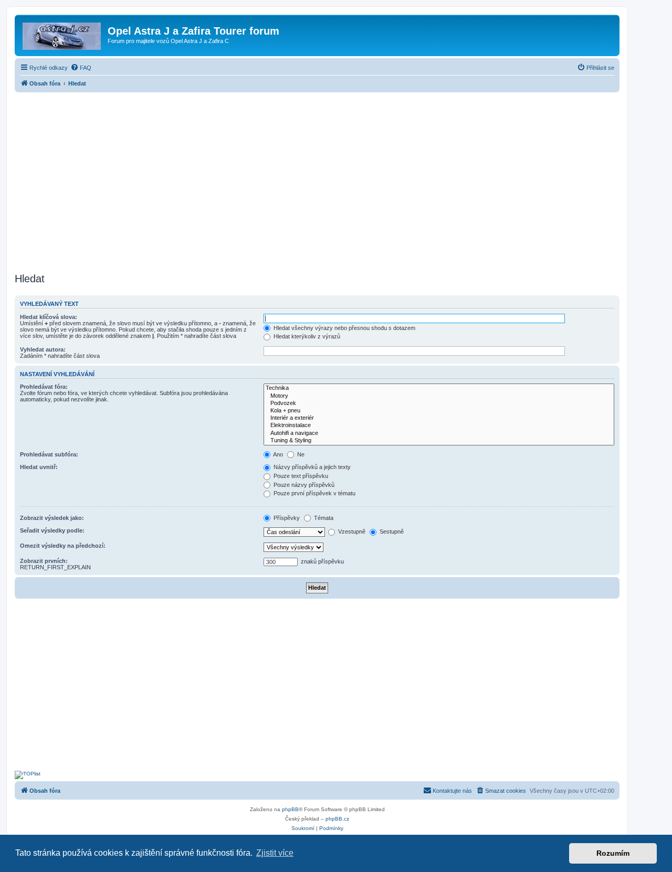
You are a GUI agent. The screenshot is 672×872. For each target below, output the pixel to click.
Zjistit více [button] (274, 852)
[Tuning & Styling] (439, 440)
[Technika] (439, 388)
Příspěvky (286, 518)
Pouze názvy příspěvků (303, 485)
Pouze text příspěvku (300, 476)
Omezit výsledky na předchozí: (63, 546)
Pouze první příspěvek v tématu (313, 493)
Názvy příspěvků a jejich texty (311, 467)
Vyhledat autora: (43, 349)
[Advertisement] (317, 179)
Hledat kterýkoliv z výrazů (306, 336)
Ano (277, 454)
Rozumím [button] (612, 853)
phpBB (290, 809)
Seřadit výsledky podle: (52, 530)
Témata (322, 518)
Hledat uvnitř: (39, 467)
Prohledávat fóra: (44, 387)
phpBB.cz (337, 819)
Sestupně (391, 531)
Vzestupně (351, 531)
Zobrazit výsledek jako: (52, 518)
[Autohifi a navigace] (439, 433)
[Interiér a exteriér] (439, 418)
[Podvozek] (439, 403)
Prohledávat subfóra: (49, 454)
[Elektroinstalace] (439, 425)
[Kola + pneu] (439, 410)
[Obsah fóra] (62, 34)
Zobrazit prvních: (44, 561)
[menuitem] (80, 67)
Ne (300, 454)
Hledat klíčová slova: (48, 317)
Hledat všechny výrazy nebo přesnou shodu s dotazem (343, 328)
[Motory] (439, 396)
